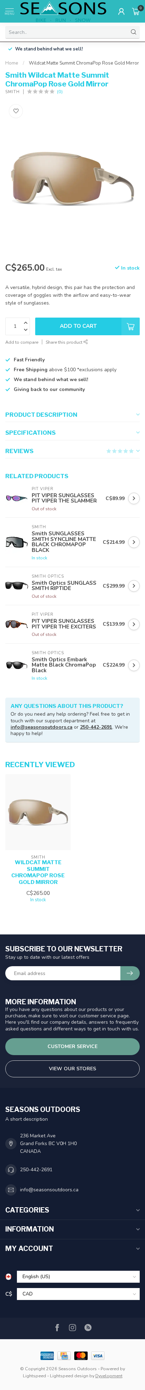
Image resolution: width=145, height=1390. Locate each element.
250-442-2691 (96, 727)
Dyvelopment (108, 1376)
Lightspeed (34, 1376)
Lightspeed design (69, 1376)
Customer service (72, 1046)
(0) (60, 92)
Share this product (64, 342)
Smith (12, 92)
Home (11, 63)
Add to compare (21, 342)
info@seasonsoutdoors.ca (41, 727)
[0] (136, 11)
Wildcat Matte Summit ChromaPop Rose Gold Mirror (84, 63)
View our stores (72, 1068)
